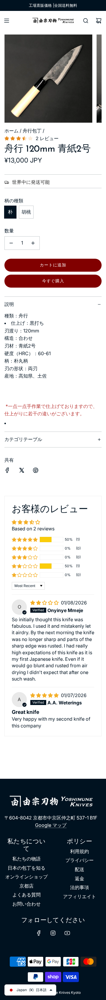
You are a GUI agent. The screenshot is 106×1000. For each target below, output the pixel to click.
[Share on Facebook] (7, 471)
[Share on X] (21, 471)
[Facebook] (38, 933)
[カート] (98, 20)
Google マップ (51, 825)
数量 (9, 231)
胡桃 (26, 212)
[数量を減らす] (11, 243)
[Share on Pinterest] (35, 471)
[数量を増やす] (32, 243)
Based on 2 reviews (33, 529)
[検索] (85, 20)
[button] (25, 539)
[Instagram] (53, 933)
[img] (45, 603)
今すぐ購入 (53, 280)
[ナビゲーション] (6, 20)
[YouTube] (67, 933)
